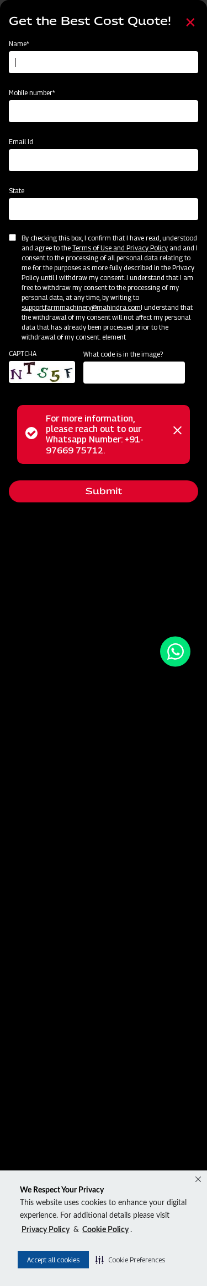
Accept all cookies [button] (53, 1260)
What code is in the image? (123, 354)
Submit (104, 491)
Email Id (21, 142)
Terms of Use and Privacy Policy (120, 248)
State (16, 191)
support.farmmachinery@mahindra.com (81, 307)
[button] (130, 1259)
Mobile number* (32, 93)
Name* (19, 44)
